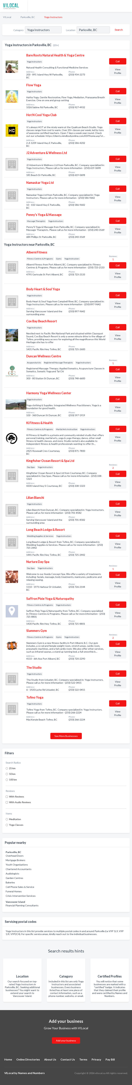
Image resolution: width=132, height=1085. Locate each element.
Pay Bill (110, 1059)
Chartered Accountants (18, 869)
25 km (12, 768)
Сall (118, 61)
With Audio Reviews (20, 802)
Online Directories (28, 1059)
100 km (13, 779)
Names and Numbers (31, 1073)
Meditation (15, 819)
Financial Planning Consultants (22, 905)
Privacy (96, 1059)
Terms (83, 1059)
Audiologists (12, 873)
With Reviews (16, 796)
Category (18, 30)
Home (8, 1059)
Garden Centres (14, 878)
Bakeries (10, 882)
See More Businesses (66, 736)
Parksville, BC (27, 17)
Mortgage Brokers (15, 860)
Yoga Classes (16, 824)
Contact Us (67, 1059)
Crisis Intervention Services (21, 895)
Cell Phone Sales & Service (20, 886)
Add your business (66, 1040)
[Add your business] (66, 1036)
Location (70, 30)
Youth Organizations (17, 864)
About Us (50, 1059)
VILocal (7, 17)
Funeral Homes (14, 891)
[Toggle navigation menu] (127, 6)
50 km (12, 773)
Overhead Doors (15, 855)
